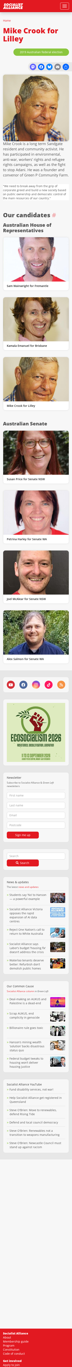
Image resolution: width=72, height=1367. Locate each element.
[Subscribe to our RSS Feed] (61, 685)
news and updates (28, 887)
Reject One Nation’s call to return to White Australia (26, 932)
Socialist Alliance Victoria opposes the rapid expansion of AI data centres (26, 915)
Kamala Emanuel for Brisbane (27, 346)
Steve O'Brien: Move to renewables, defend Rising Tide (33, 1112)
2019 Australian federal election (41, 52)
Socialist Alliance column (20, 991)
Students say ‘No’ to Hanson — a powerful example (27, 897)
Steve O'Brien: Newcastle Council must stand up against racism (35, 1145)
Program (8, 1345)
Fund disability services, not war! (31, 1089)
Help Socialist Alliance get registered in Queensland (35, 1100)
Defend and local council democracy (33, 1122)
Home (7, 20)
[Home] (13, 6)
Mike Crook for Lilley (21, 406)
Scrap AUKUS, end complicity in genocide (24, 1015)
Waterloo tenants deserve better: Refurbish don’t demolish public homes (26, 964)
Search (24, 863)
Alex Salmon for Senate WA (25, 659)
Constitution (11, 1349)
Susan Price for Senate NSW (26, 479)
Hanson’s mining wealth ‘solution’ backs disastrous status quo (26, 1046)
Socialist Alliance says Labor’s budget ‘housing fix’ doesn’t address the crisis (27, 948)
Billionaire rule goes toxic (26, 1028)
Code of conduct (14, 1353)
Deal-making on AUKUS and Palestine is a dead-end (27, 1001)
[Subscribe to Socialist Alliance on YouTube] (11, 685)
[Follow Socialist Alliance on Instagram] (36, 685)
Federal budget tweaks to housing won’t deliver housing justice (26, 1062)
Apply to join (11, 1365)
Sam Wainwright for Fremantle (27, 286)
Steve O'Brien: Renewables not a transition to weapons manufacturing (34, 1133)
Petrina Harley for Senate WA (27, 539)
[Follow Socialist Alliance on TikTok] (49, 685)
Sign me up (22, 835)
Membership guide (16, 1341)
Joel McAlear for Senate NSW (26, 599)
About (7, 1337)
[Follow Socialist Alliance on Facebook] (23, 685)
